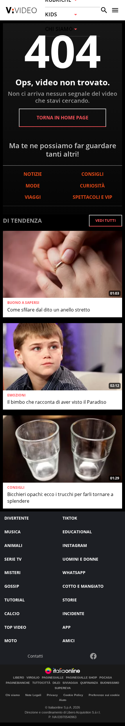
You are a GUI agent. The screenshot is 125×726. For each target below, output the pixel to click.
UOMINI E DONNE (80, 559)
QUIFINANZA (89, 682)
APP (67, 627)
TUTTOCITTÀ (41, 682)
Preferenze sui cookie (104, 695)
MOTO (10, 640)
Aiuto (62, 700)
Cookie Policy (73, 695)
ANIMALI (13, 545)
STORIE (70, 600)
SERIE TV (13, 559)
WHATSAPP (74, 572)
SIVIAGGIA (70, 682)
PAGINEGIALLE (53, 677)
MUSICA (12, 531)
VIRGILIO (33, 677)
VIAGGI (33, 197)
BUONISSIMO (109, 682)
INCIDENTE (73, 613)
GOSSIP (11, 586)
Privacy (52, 695)
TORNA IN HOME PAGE (62, 117)
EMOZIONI (16, 395)
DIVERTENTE (16, 518)
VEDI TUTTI (105, 220)
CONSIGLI (92, 174)
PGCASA (105, 677)
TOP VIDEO (15, 627)
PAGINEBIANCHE (18, 682)
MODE (33, 186)
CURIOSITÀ (92, 186)
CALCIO (11, 613)
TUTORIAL (14, 600)
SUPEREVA (63, 688)
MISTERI (12, 572)
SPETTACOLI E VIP (92, 197)
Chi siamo (13, 695)
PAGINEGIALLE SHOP (81, 677)
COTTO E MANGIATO (83, 586)
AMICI (69, 640)
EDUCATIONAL (77, 531)
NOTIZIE (33, 174)
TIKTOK (70, 518)
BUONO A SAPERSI (23, 303)
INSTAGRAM (75, 545)
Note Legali (33, 695)
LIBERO (18, 677)
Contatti (35, 656)
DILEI (56, 682)
